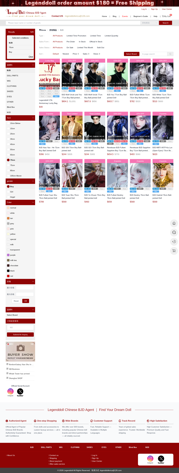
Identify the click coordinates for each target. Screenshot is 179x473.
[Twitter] (20, 392)
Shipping (53, 458)
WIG (61, 447)
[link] (42, 30)
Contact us (54, 455)
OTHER (118, 447)
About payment (56, 461)
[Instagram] (10, 392)
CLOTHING (75, 447)
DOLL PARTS (46, 447)
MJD (147, 447)
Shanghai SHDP (15, 378)
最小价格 (10, 288)
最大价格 (10, 294)
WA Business (14, 369)
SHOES (90, 447)
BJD (32, 447)
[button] (20, 65)
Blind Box (133, 447)
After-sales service (57, 464)
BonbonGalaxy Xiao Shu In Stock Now (25, 364)
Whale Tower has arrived (19, 374)
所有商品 (53, 30)
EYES (104, 447)
